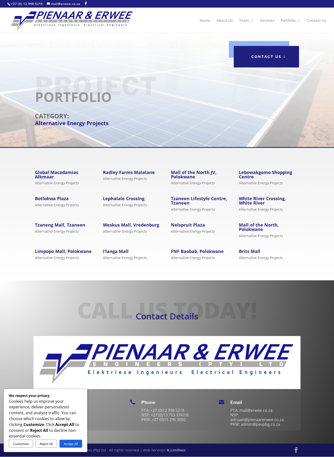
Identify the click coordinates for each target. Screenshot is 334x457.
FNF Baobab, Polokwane (197, 251)
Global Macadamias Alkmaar (56, 174)
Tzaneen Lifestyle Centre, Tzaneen (199, 201)
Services (267, 21)
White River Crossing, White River (262, 201)
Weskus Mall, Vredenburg (131, 225)
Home (205, 21)
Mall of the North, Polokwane (259, 227)
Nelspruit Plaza (188, 225)
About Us (225, 21)
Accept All (71, 444)
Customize (21, 444)
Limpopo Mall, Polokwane (63, 251)
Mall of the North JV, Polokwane (193, 174)
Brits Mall (249, 251)
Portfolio (288, 21)
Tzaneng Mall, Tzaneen (60, 225)
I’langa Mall (116, 251)
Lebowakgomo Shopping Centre (265, 174)
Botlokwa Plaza (52, 198)
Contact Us (316, 21)
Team (244, 21)
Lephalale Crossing (124, 198)
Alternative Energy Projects (57, 183)
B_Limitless (176, 450)
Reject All (46, 444)
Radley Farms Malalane (129, 172)
